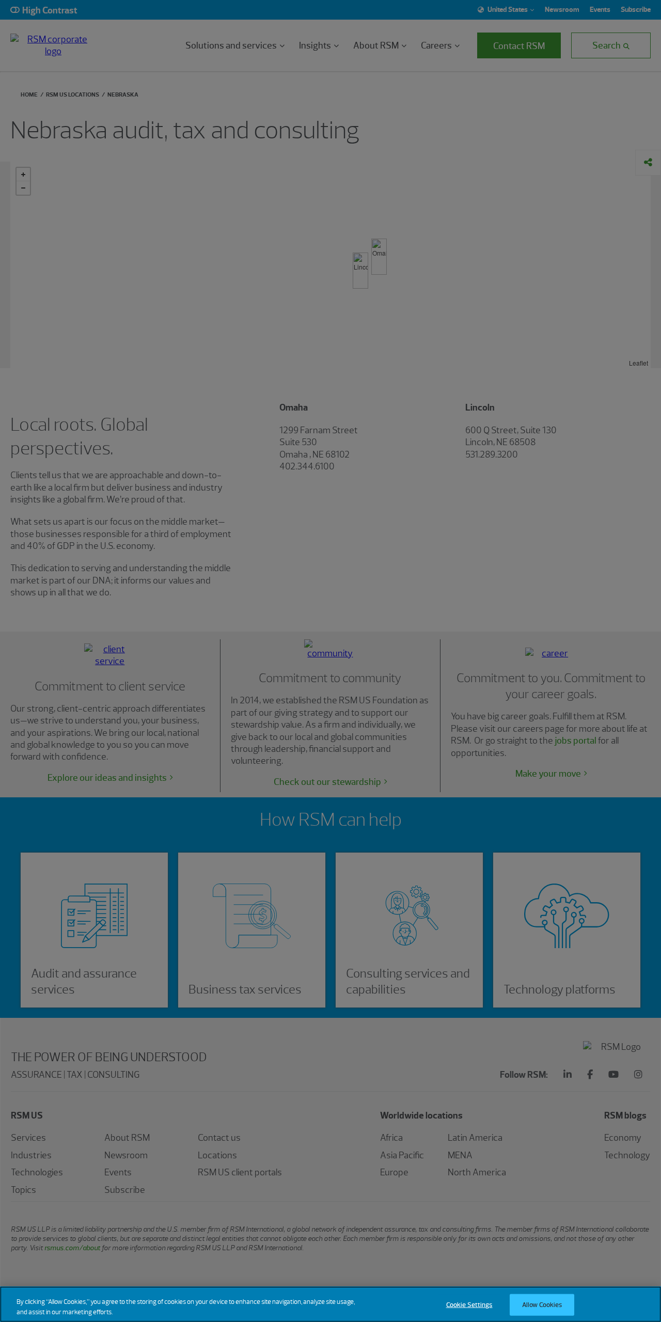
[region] (330, 1304)
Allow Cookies (542, 1305)
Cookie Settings (469, 1305)
